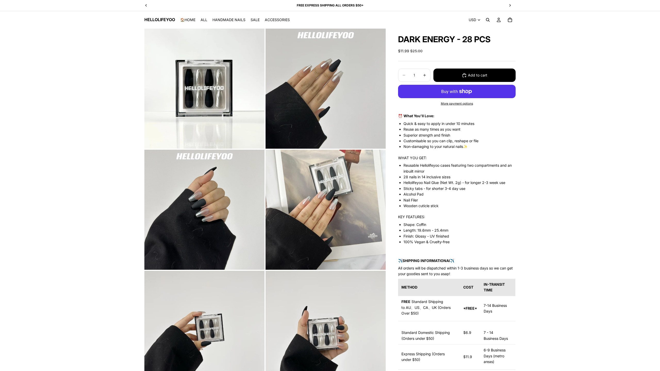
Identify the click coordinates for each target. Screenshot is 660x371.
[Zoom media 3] (204, 210)
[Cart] (510, 20)
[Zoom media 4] (326, 210)
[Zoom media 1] (204, 89)
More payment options (457, 103)
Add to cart (477, 75)
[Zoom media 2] (326, 89)
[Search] (487, 20)
